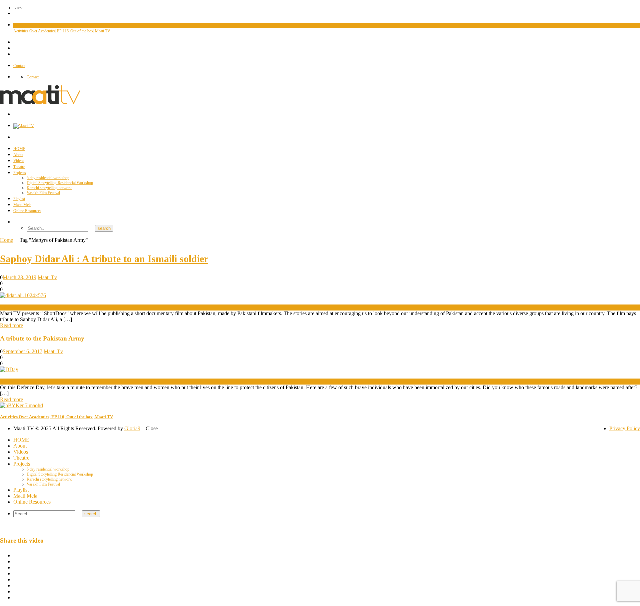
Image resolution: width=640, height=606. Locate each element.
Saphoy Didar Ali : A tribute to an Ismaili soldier (104, 258)
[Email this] (15, 597)
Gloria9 (132, 428)
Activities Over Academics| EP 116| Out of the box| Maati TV (61, 31)
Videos (18, 25)
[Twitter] (14, 54)
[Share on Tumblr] (15, 573)
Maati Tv (47, 277)
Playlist (19, 198)
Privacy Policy (624, 428)
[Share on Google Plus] (15, 579)
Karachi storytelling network (49, 187)
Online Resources (27, 210)
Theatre (19, 166)
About (18, 154)
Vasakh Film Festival (43, 192)
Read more (11, 325)
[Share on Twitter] (15, 561)
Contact (19, 65)
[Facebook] (14, 42)
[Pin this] (15, 585)
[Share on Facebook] (15, 555)
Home (6, 240)
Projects (19, 172)
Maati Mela (22, 204)
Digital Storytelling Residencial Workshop (60, 182)
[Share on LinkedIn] (15, 567)
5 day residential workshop (48, 177)
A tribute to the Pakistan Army (42, 338)
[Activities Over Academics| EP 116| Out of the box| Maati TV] (21, 405)
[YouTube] (14, 48)
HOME (19, 148)
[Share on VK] (15, 591)
